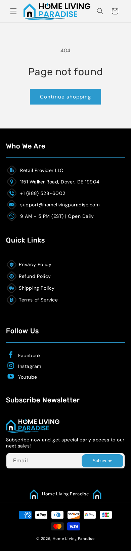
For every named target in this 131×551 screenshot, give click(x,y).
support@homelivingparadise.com (59, 205)
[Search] (100, 11)
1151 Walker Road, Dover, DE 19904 (60, 182)
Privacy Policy (35, 264)
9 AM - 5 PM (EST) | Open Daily (57, 216)
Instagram (29, 366)
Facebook (29, 355)
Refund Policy (35, 276)
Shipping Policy (37, 288)
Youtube (27, 377)
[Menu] (13, 11)
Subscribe (102, 460)
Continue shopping (65, 96)
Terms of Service (38, 300)
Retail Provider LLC (41, 170)
